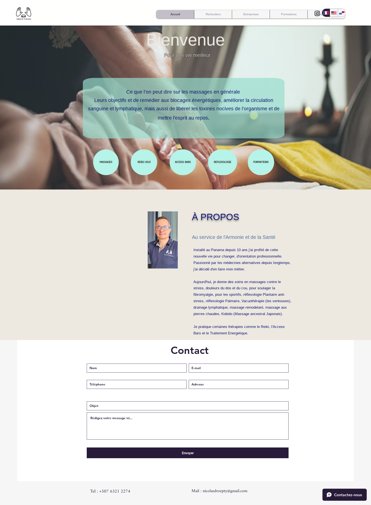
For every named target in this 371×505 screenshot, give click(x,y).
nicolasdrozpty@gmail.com (225, 491)
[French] (326, 13)
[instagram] (317, 13)
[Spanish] (342, 13)
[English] (334, 13)
